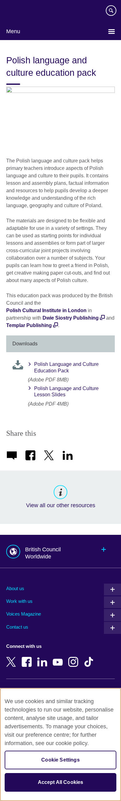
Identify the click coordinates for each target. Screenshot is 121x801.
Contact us (17, 627)
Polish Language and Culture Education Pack (66, 367)
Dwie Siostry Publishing (71, 318)
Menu (13, 31)
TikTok (90, 657)
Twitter (12, 657)
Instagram (74, 657)
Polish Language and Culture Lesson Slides (66, 392)
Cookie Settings (60, 759)
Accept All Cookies (60, 782)
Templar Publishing (29, 325)
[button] (60, 551)
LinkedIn (43, 657)
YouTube (59, 657)
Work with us (19, 601)
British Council (22, 11)
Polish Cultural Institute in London (46, 310)
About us (15, 588)
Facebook (28, 657)
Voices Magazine (23, 614)
